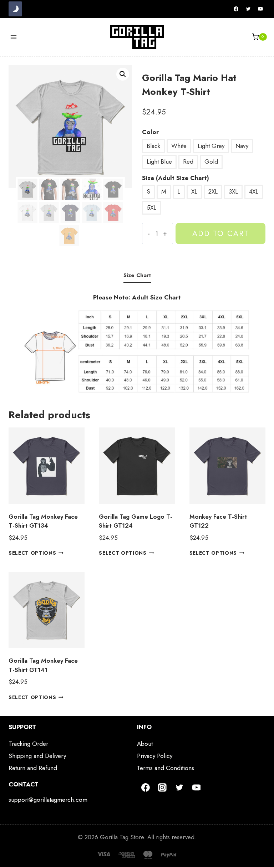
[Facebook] (236, 9)
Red (188, 161)
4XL (253, 191)
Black (153, 146)
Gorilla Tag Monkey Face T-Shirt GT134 (43, 521)
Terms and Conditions (165, 768)
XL (194, 191)
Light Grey (211, 146)
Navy (241, 146)
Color (150, 132)
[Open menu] (13, 36)
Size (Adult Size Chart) (175, 178)
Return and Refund (33, 768)
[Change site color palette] (15, 8)
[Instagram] (162, 787)
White (179, 146)
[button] (122, 74)
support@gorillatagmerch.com (48, 799)
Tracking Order (28, 743)
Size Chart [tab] (137, 275)
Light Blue (159, 161)
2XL (213, 191)
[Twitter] (248, 9)
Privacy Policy (154, 755)
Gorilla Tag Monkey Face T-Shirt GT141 (43, 665)
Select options (32, 552)
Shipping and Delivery (37, 755)
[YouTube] (260, 9)
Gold (211, 161)
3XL (233, 191)
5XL (151, 207)
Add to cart (220, 233)
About (145, 743)
